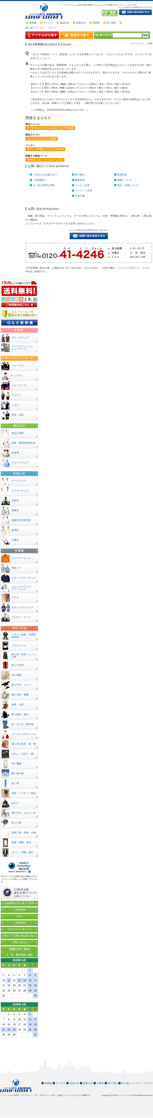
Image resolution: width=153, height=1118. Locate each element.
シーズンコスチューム (24, 734)
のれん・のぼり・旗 (22, 753)
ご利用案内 (39, 180)
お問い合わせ (19, 942)
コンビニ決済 (82, 185)
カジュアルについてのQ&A (41, 138)
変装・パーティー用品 (24, 793)
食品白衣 (64, 22)
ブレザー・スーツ (21, 617)
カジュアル (16, 375)
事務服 (33, 22)
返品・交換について (128, 185)
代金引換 (80, 195)
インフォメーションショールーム (22, 347)
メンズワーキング (21, 558)
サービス (48, 22)
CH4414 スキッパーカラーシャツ (45, 159)
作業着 (96, 22)
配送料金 (122, 174)
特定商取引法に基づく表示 (19, 903)
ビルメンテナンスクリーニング (21, 587)
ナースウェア (19, 480)
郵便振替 (80, 180)
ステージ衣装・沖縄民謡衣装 (24, 635)
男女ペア (16, 568)
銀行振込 (80, 174)
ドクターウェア (20, 490)
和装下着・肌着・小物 (24, 832)
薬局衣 (15, 530)
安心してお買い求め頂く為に (19, 935)
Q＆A (19, 916)
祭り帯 (15, 783)
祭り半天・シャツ (21, 684)
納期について (124, 180)
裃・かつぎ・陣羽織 (22, 724)
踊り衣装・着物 (20, 694)
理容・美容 (18, 414)
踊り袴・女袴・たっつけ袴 (24, 655)
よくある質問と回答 (44, 185)
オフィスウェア (20, 337)
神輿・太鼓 (18, 704)
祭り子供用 (18, 665)
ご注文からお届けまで (45, 174)
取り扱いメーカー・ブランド (41, 27)
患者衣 (15, 510)
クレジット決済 (83, 190)
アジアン (16, 395)
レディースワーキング (24, 577)
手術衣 (15, 500)
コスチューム (19, 645)
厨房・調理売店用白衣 (24, 442)
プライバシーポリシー (19, 929)
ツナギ (15, 597)
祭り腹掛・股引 (20, 714)
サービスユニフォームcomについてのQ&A (50, 128)
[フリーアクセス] (110, 13)
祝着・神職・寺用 (21, 842)
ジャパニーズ (19, 385)
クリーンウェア (20, 462)
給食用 (15, 452)
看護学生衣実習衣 (21, 520)
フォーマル (18, 365)
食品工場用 (18, 433)
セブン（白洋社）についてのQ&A (45, 149)
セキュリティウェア (22, 607)
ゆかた (15, 803)
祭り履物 (16, 763)
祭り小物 (16, 822)
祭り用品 (111, 22)
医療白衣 (81, 22)
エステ (15, 405)
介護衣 (15, 539)
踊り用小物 (18, 773)
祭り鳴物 (16, 675)
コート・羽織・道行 (22, 852)
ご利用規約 (19, 922)
